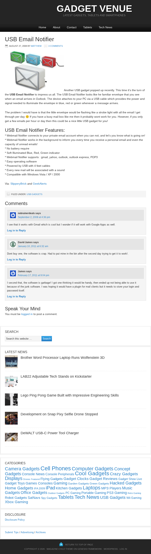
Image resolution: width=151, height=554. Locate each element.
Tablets (87, 27)
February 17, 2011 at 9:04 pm (33, 275)
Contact (71, 27)
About (56, 27)
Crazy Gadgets (124, 474)
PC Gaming (73, 492)
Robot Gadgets (16, 498)
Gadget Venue (94, 8)
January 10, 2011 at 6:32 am (33, 246)
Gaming (60, 483)
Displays (13, 478)
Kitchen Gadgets (69, 488)
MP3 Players (111, 488)
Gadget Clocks (76, 479)
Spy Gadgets (49, 497)
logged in (27, 314)
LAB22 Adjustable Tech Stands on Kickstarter (56, 376)
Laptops (91, 487)
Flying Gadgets (52, 479)
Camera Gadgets (22, 468)
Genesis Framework (89, 549)
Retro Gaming (134, 493)
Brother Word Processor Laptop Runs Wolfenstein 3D (63, 358)
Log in (123, 549)
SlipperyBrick (18, 183)
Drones (26, 479)
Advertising (27, 532)
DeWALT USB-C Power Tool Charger (50, 433)
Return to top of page (79, 544)
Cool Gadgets (92, 473)
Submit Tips (12, 532)
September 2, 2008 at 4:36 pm (34, 217)
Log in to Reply (16, 230)
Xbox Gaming (16, 502)
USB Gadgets (34, 194)
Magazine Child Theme (60, 549)
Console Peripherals (59, 474)
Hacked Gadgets (126, 483)
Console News (33, 474)
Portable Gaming (93, 493)
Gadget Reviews (103, 479)
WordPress (111, 549)
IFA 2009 (39, 488)
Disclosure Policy (15, 519)
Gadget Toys (15, 483)
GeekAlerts (40, 183)
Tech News (105, 27)
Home (42, 27)
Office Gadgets (34, 492)
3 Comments (55, 46)
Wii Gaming (133, 497)
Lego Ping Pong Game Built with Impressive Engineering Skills (70, 395)
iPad (50, 487)
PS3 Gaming (117, 493)
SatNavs (34, 497)
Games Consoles (39, 483)
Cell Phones (56, 468)
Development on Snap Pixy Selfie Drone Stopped (59, 414)
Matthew (36, 46)
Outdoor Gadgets (56, 493)
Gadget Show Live (130, 479)
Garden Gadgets (78, 483)
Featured (35, 479)
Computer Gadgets (92, 468)
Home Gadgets (19, 488)
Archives (41, 532)
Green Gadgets (99, 483)
